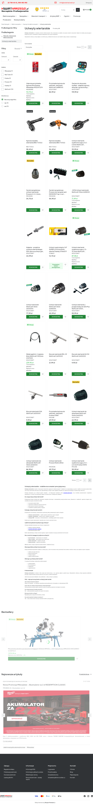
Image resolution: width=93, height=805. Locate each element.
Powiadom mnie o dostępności (56, 266)
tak (5, 103)
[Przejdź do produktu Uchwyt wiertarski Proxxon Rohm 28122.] (58, 444)
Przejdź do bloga (84, 674)
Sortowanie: (28, 43)
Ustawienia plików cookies (56, 777)
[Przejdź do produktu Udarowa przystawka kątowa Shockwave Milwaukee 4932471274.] (35, 67)
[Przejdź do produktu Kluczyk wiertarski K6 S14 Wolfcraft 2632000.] (81, 337)
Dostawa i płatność (10, 775)
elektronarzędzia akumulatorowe (14, 747)
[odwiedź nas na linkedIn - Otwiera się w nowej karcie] (92, 796)
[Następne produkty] (84, 480)
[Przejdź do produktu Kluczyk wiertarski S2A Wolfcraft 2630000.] (35, 395)
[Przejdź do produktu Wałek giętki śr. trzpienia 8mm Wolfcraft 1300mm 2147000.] (35, 337)
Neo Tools (8, 74)
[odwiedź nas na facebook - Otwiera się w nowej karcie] (85, 796)
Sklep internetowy (44, 802)
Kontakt (72, 777)
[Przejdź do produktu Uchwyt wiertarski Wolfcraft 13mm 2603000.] (35, 288)
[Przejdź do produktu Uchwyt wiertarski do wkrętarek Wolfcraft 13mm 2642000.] (35, 444)
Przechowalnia (52, 772)
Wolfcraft (8, 89)
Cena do (15, 56)
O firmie (72, 769)
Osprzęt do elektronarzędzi (30, 24)
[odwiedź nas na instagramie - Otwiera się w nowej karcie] (88, 796)
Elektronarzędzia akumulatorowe (15, 681)
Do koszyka (33, 103)
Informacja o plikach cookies (34, 772)
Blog (71, 772)
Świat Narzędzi (5, 24)
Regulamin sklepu (9, 769)
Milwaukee (8, 71)
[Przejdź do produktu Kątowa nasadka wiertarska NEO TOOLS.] (35, 124)
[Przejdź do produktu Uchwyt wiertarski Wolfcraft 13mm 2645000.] (58, 288)
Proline (7, 78)
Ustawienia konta (53, 775)
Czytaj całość (7, 741)
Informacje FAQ (30, 769)
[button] (78, 10)
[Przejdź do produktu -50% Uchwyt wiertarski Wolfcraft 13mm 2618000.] (81, 173)
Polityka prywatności (10, 772)
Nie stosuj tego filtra (10, 99)
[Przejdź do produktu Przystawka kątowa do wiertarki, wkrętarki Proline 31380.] (58, 395)
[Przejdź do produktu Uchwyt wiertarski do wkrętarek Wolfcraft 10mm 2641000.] (81, 395)
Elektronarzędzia (16, 24)
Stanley (7, 85)
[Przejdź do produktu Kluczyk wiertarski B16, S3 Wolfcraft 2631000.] (58, 337)
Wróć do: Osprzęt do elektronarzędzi (9, 36)
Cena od (4, 56)
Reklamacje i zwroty (32, 775)
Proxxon (7, 82)
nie (5, 106)
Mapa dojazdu (74, 775)
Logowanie (51, 769)
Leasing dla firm (8, 777)
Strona (78, 47)
